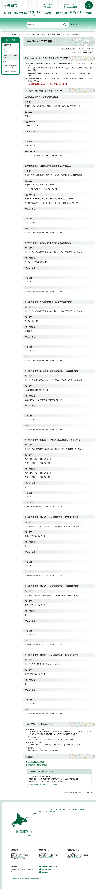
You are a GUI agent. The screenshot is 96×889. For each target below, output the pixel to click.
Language (50, 4)
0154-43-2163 (38, 781)
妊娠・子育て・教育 (20, 13)
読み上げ (49, 6)
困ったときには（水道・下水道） (50, 34)
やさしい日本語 (70, 4)
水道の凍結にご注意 (10, 61)
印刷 (71, 52)
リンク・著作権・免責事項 (76, 809)
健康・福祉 (48, 13)
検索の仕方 (75, 24)
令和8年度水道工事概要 (36, 762)
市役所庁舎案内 (47, 869)
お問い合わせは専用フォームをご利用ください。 (47, 784)
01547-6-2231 (76, 857)
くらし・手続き (7, 13)
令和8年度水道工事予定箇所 (37, 765)
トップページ (14, 34)
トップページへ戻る (88, 792)
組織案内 (45, 872)
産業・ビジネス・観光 (75, 13)
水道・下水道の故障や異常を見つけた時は (11, 66)
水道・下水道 (35, 34)
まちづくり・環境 (61, 13)
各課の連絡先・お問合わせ (49, 866)
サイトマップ (40, 809)
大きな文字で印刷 (84, 52)
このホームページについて (47, 812)
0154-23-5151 (19, 857)
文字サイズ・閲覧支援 (72, 6)
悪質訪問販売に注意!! (10, 71)
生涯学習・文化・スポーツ (34, 13)
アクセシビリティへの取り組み (56, 809)
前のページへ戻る (71, 792)
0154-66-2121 (47, 857)
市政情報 (89, 13)
